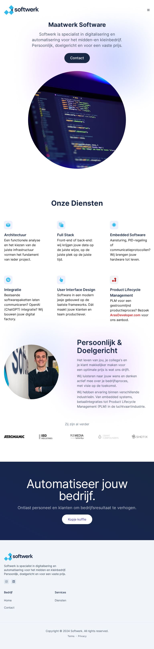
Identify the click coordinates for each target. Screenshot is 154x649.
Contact (77, 58)
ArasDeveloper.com (125, 315)
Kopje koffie (77, 519)
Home (8, 600)
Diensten (60, 600)
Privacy (82, 636)
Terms (71, 636)
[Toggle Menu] (148, 10)
